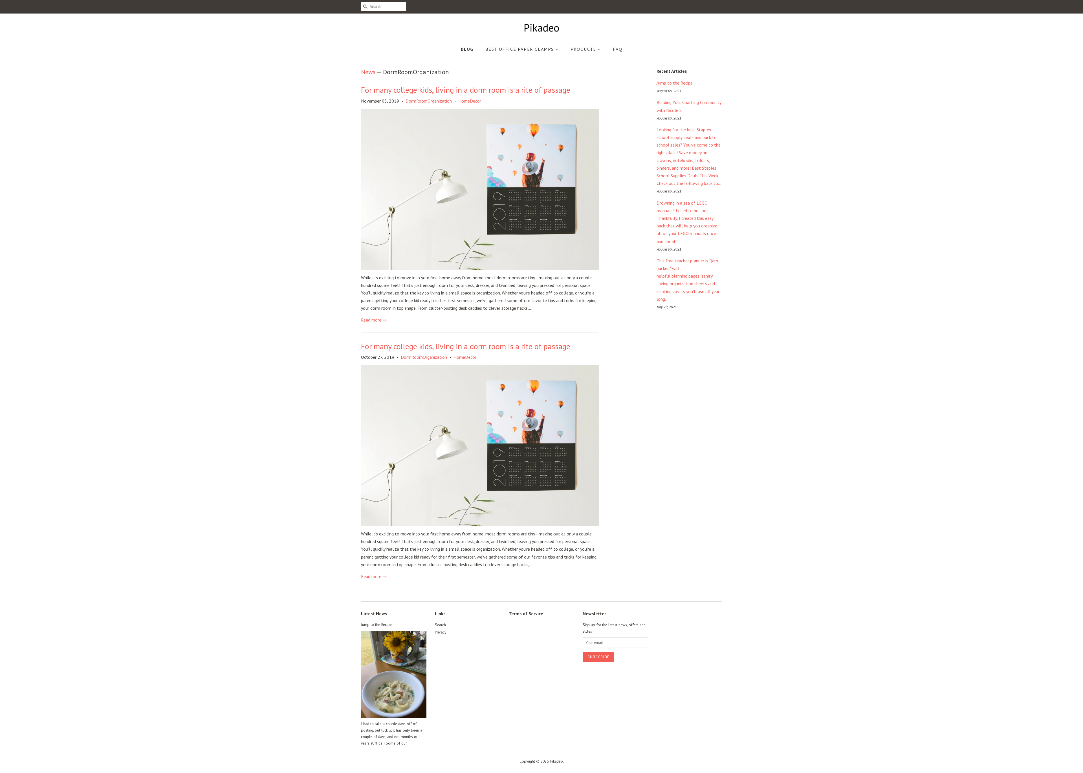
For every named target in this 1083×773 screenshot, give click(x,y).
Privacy (440, 632)
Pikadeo (556, 761)
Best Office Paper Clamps (520, 49)
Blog (467, 49)
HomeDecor (469, 101)
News (368, 72)
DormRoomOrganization (429, 101)
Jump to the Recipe (675, 83)
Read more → (374, 320)
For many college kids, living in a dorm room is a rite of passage (465, 90)
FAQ (617, 49)
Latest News (374, 613)
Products (584, 49)
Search (440, 624)
